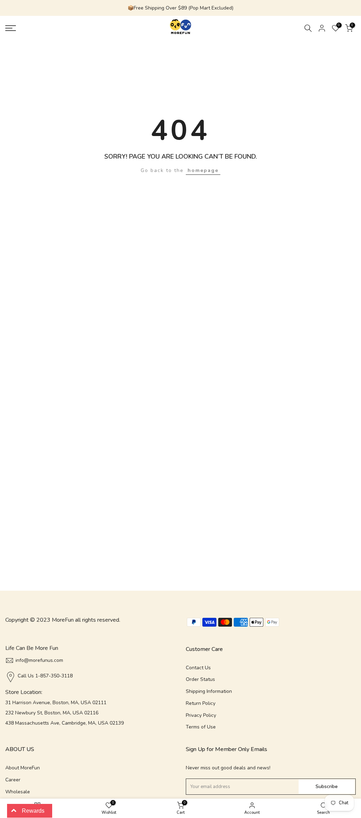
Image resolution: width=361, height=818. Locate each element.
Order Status (200, 679)
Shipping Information (209, 691)
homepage (203, 170)
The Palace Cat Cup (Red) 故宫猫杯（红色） (91, 798)
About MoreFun (22, 767)
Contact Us (198, 667)
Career (12, 779)
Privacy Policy (201, 715)
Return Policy (200, 703)
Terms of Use (201, 727)
